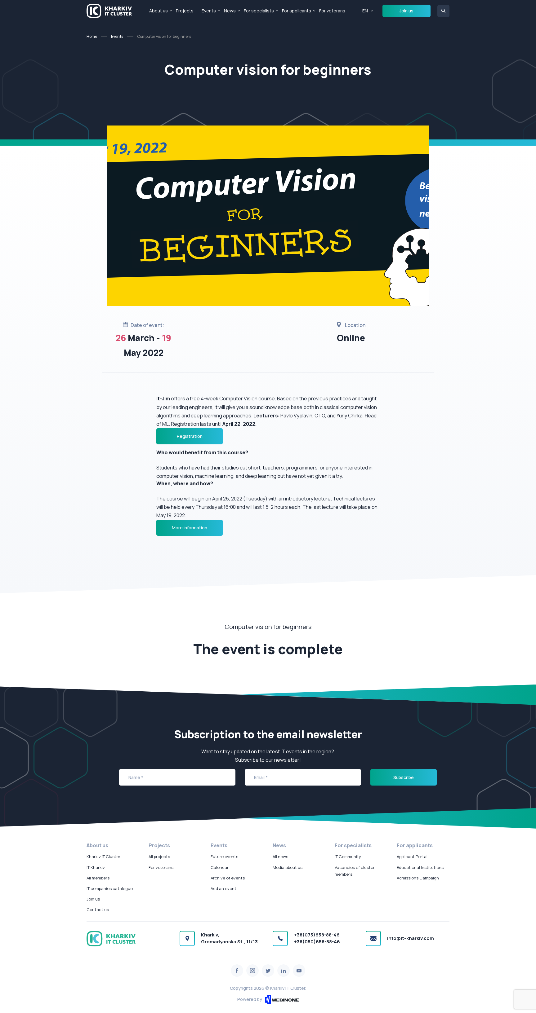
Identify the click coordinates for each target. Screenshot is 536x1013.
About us (158, 11)
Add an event (223, 888)
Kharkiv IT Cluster (103, 856)
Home (92, 36)
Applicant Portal (412, 856)
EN (365, 11)
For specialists (259, 11)
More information (189, 528)
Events (209, 11)
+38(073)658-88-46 (317, 935)
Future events (224, 856)
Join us (406, 11)
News (230, 11)
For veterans (332, 11)
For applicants (296, 11)
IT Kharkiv (96, 867)
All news (280, 856)
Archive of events (228, 878)
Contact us (98, 909)
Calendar (220, 867)
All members (98, 878)
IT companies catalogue (110, 888)
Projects (185, 11)
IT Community (348, 856)
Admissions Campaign (418, 878)
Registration (190, 436)
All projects (159, 856)
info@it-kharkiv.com (410, 938)
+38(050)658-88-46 (317, 941)
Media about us (287, 867)
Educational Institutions (420, 867)
